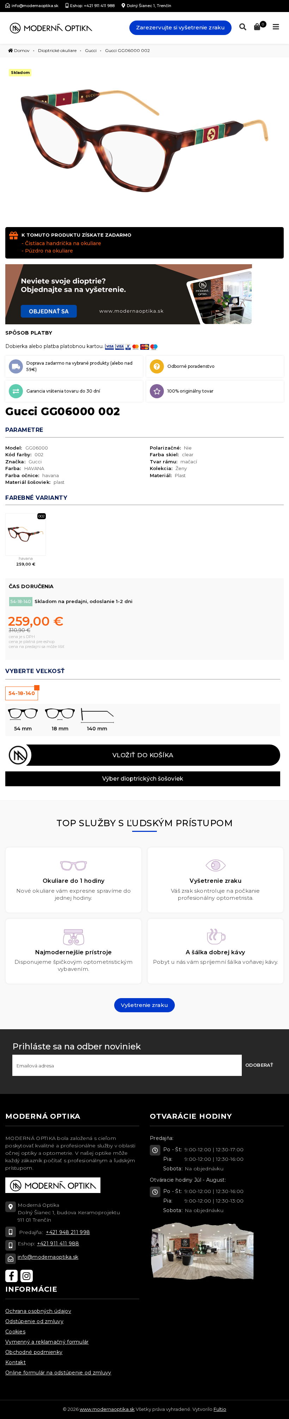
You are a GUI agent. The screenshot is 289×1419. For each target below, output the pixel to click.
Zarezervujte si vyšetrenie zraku (180, 27)
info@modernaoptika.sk (48, 1257)
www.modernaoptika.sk (107, 1409)
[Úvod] (50, 28)
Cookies (15, 1331)
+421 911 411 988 (58, 1243)
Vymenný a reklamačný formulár (47, 1342)
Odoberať (259, 1065)
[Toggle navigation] (276, 27)
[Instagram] (26, 1276)
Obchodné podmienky (33, 1352)
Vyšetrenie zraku (144, 1005)
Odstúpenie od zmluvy (34, 1321)
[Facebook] (11, 1276)
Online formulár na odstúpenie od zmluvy (58, 1372)
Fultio (220, 1409)
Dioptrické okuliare (57, 50)
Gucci (91, 50)
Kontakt (15, 1362)
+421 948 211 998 (68, 1232)
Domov (21, 50)
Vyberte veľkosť (35, 671)
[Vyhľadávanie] (241, 27)
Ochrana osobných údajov (38, 1311)
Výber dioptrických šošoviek (142, 778)
